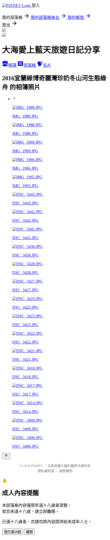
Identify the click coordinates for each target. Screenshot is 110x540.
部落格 (30, 65)
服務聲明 (65, 471)
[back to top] (6, 456)
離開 (29, 532)
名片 (47, 65)
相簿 (12, 65)
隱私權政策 (46, 471)
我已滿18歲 (12, 532)
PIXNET (36, 466)
